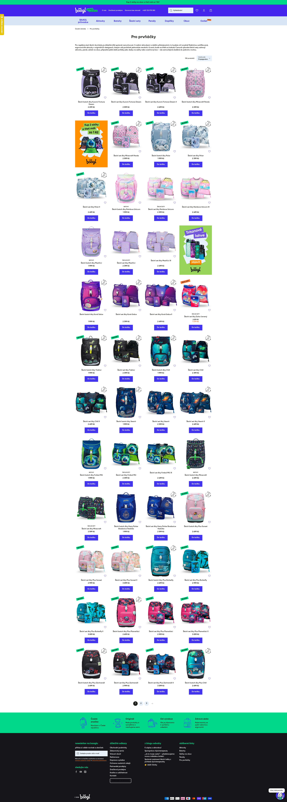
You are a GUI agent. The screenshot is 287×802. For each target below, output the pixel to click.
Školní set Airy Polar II (91, 207)
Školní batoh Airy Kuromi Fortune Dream (91, 103)
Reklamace (114, 757)
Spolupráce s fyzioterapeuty (156, 751)
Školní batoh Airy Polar (161, 156)
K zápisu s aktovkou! (153, 748)
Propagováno (203, 59)
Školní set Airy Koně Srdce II (161, 314)
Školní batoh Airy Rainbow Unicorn (126, 209)
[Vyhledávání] (170, 10)
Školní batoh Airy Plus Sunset (195, 526)
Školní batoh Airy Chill (161, 370)
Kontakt (113, 776)
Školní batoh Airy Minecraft (196, 475)
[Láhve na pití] (195, 250)
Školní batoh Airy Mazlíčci (91, 263)
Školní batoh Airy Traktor (91, 370)
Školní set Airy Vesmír (160, 421)
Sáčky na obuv (185, 754)
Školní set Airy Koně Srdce (126, 314)
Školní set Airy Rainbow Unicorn (161, 209)
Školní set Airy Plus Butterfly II (91, 631)
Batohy (182, 751)
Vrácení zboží (115, 754)
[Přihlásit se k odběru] (105, 753)
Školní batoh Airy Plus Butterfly (160, 580)
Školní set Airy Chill (195, 370)
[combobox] (180, 10)
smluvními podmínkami (99, 760)
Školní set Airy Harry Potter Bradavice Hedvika (161, 528)
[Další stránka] (151, 703)
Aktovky (182, 748)
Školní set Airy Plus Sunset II (126, 580)
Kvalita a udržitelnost (118, 773)
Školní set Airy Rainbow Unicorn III (195, 207)
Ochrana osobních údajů (120, 763)
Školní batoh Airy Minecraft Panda (196, 102)
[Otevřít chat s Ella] (280, 795)
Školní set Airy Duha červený (195, 317)
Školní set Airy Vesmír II (195, 421)
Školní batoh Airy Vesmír (126, 421)
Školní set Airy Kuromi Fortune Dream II (161, 102)
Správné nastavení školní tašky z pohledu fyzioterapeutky (158, 761)
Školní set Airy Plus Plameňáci (161, 631)
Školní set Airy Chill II (91, 421)
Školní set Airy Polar (196, 156)
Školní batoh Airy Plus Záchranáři (91, 683)
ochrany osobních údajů (82, 760)
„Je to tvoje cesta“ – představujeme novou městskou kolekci (159, 755)
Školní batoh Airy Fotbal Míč (91, 475)
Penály (182, 757)
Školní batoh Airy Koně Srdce (91, 314)
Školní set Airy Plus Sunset (91, 580)
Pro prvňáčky (184, 760)
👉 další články (151, 765)
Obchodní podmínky (118, 748)
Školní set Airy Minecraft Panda (126, 156)
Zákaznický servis (117, 751)
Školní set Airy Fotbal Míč (126, 475)
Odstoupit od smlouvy (120, 780)
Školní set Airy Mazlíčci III (161, 261)
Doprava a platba (117, 760)
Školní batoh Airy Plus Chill (196, 683)
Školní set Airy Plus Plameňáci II (195, 631)
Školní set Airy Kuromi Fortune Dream (126, 102)
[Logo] (86, 10)
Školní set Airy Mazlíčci (126, 263)
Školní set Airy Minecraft (91, 529)
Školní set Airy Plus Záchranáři (126, 683)
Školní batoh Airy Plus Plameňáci (126, 631)
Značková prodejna (118, 770)
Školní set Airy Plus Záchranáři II (161, 683)
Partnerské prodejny (118, 766)
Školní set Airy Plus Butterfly (196, 580)
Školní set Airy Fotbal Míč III (161, 473)
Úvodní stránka (80, 29)
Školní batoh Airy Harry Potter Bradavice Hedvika (126, 528)
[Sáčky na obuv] (91, 144)
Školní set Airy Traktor (126, 370)
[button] (211, 10)
